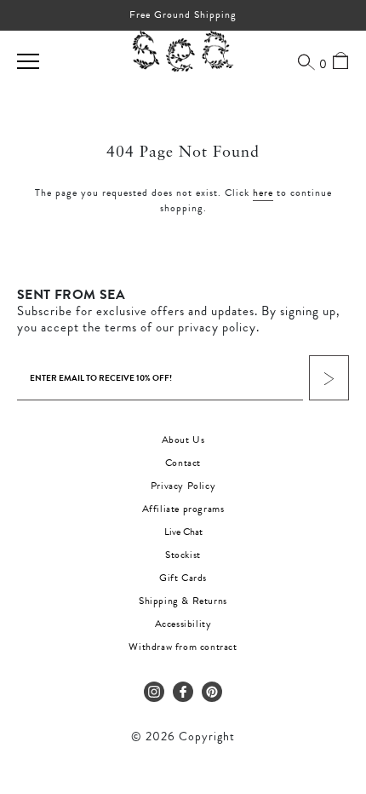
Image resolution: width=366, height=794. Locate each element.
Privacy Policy (183, 485)
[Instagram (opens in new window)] (154, 692)
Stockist (183, 554)
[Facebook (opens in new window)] (183, 692)
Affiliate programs (183, 508)
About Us (183, 439)
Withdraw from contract (183, 647)
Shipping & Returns (183, 601)
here (263, 192)
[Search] (306, 61)
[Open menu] (28, 61)
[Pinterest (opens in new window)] (212, 692)
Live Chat (183, 531)
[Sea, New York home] (183, 52)
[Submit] (329, 377)
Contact (183, 462)
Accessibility (183, 624)
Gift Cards (183, 577)
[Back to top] (338, 677)
